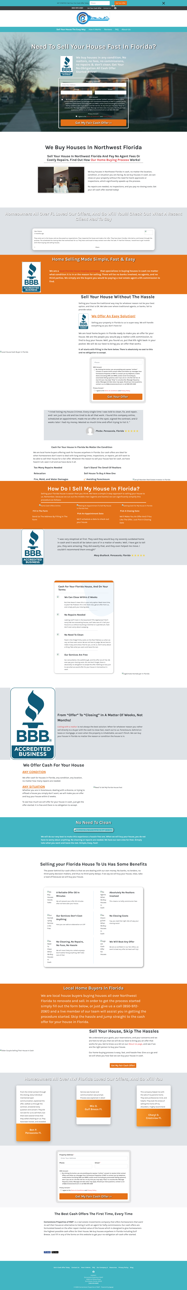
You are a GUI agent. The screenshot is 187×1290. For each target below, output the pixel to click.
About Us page (135, 1044)
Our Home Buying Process (110, 160)
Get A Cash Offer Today (62, 1267)
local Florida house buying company (79, 271)
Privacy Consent (93, 114)
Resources (113, 1267)
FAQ (117, 29)
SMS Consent (93, 97)
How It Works (95, 29)
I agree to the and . (95, 116)
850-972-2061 (77, 8)
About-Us (126, 29)
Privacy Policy (107, 116)
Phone (76, 89)
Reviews (108, 29)
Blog (131, 1267)
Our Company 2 (102, 1267)
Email (110, 89)
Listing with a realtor (67, 726)
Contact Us (107, 8)
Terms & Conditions (93, 116)
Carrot (111, 1287)
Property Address (93, 81)
